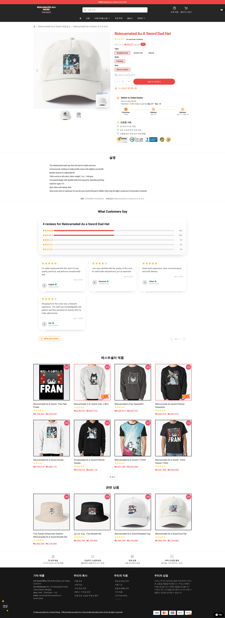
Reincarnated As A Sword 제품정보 (54, 26)
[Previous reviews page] (171, 339)
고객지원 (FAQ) (121, 596)
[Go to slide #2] (78, 115)
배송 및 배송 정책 (122, 581)
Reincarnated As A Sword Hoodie (48, 460)
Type (117, 49)
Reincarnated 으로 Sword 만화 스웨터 (91, 404)
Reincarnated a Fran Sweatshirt (129, 404)
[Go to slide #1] (65, 115)
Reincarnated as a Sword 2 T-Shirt (130, 460)
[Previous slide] (37, 70)
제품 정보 (78, 581)
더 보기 (112, 477)
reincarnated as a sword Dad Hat (170, 534)
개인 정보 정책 (80, 588)
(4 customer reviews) (134, 39)
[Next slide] (106, 70)
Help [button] (220, 615)
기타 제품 (119, 592)
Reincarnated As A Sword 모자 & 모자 (90, 26)
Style (117, 57)
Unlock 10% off (5, 606)
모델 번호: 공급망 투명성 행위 (86, 596)
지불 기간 (119, 585)
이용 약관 (78, 585)
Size (116, 65)
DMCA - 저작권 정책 (82, 592)
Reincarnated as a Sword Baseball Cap (132, 534)
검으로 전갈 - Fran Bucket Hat (87, 534)
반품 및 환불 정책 (122, 588)
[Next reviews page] (184, 339)
